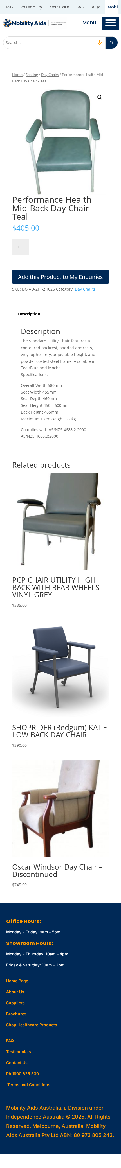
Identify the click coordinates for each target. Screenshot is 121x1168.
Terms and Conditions (28, 1084)
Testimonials (18, 1051)
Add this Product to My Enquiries (60, 277)
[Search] (112, 42)
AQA (96, 7)
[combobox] (54, 42)
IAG (9, 7)
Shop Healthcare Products (31, 1024)
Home (17, 74)
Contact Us (17, 1062)
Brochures (16, 1013)
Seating (32, 74)
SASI (80, 7)
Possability (31, 7)
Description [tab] (29, 313)
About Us (15, 991)
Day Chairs (50, 74)
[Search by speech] (99, 42)
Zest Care (59, 7)
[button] (100, 97)
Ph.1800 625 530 (22, 1073)
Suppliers (15, 1002)
